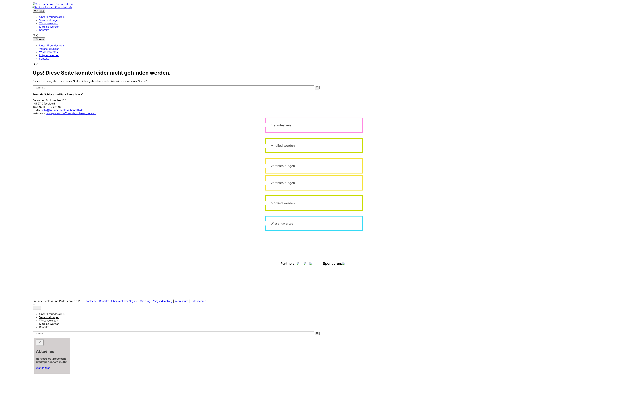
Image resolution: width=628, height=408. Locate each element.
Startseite (91, 301)
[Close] (40, 342)
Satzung (145, 301)
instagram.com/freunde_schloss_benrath (71, 113)
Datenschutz (198, 301)
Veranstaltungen (49, 20)
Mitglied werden (49, 26)
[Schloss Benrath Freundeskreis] (52, 7)
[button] (35, 35)
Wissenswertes (48, 23)
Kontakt (44, 30)
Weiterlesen (43, 367)
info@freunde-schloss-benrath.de (62, 110)
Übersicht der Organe (124, 301)
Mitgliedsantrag (162, 301)
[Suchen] (317, 87)
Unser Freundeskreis (51, 16)
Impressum (181, 301)
